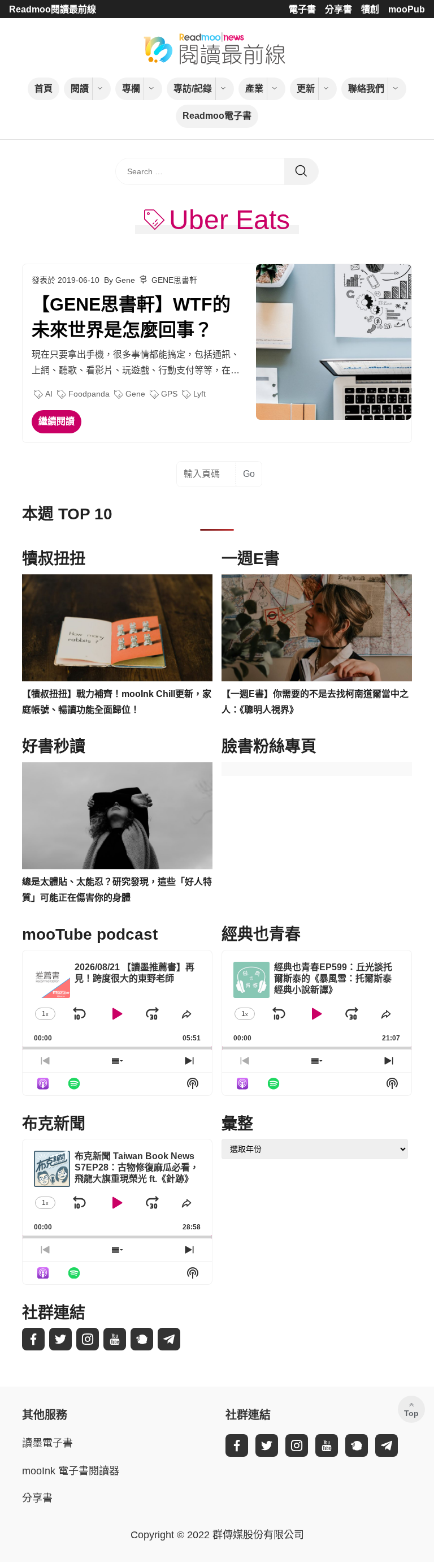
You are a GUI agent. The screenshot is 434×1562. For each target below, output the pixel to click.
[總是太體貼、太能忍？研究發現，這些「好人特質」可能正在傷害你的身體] (117, 816)
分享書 (338, 9)
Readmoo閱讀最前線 (52, 9)
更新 (306, 88)
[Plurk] (142, 1339)
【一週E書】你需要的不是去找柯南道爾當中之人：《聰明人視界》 (315, 702)
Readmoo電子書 (217, 116)
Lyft (199, 393)
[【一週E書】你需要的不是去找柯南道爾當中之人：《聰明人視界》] (317, 628)
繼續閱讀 (56, 421)
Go (249, 474)
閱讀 (80, 88)
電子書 (302, 9)
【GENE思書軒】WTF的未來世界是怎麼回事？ (131, 317)
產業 (254, 88)
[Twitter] (60, 1339)
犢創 (370, 9)
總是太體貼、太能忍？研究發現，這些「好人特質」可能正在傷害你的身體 (117, 890)
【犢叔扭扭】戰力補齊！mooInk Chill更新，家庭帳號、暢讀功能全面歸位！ (116, 702)
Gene (135, 393)
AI (49, 393)
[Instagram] (87, 1339)
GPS (169, 393)
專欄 (131, 88)
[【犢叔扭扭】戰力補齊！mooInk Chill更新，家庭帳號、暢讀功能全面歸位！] (117, 628)
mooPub (406, 9)
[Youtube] (114, 1339)
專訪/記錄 (192, 88)
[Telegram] (169, 1339)
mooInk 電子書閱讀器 (70, 1471)
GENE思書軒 (174, 280)
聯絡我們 (366, 88)
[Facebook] (33, 1339)
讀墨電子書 (47, 1443)
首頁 (43, 88)
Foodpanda (89, 393)
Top (411, 1413)
